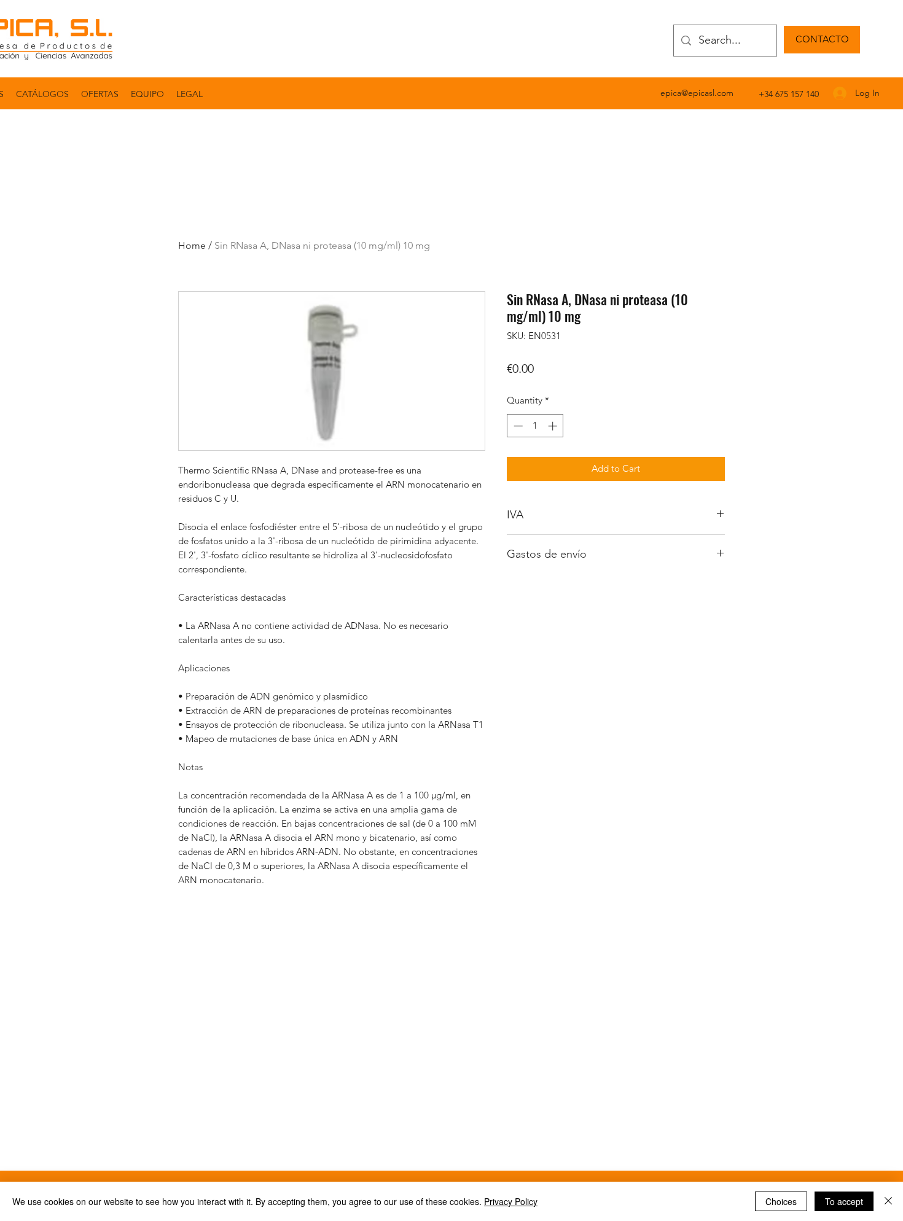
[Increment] (553, 426)
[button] (189, 94)
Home (192, 245)
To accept (844, 1201)
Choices (781, 1201)
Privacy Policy (511, 1201)
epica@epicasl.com (696, 92)
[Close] (888, 1201)
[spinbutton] (535, 426)
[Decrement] (517, 426)
